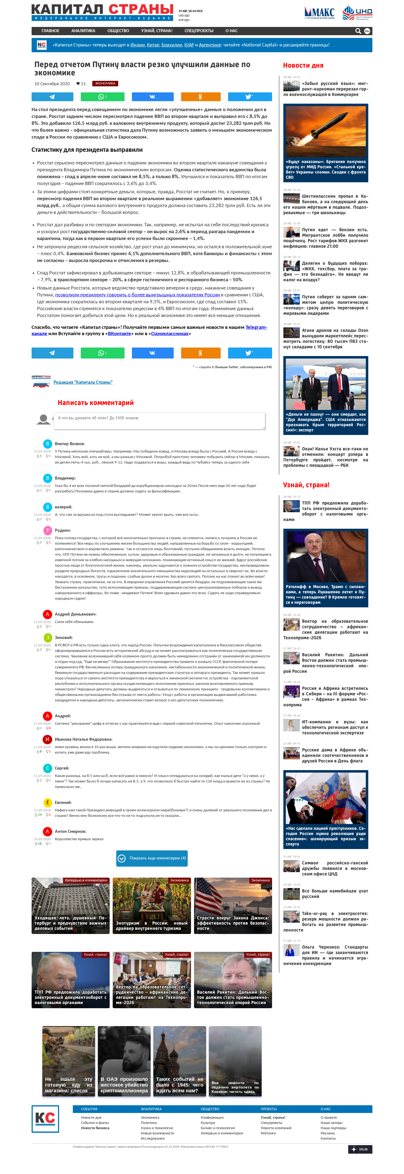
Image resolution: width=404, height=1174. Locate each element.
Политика (149, 1123)
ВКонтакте (119, 334)
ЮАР (189, 45)
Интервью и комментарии (86, 880)
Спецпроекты (199, 31)
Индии (138, 45)
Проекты (269, 1109)
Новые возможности (157, 1133)
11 (83, 84)
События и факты (95, 1123)
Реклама (328, 1133)
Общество (118, 31)
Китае (153, 45)
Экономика (179, 880)
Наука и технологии (157, 1128)
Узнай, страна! (157, 31)
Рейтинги (268, 1133)
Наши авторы (331, 1123)
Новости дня (303, 65)
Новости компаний (276, 1128)
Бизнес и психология (218, 1128)
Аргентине (210, 45)
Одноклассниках (170, 334)
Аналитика (83, 31)
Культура (208, 1123)
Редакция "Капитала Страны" (83, 382)
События (89, 1109)
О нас (231, 31)
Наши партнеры (333, 1128)
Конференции (212, 1118)
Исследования (153, 1139)
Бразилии (172, 45)
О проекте (329, 1118)
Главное (50, 31)
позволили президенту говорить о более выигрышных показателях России (137, 295)
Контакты (328, 1139)
